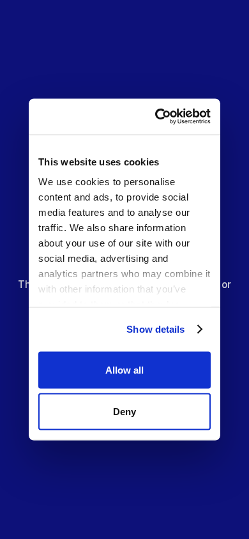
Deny (124, 411)
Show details (155, 329)
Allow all (124, 369)
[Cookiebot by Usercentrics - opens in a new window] (162, 117)
